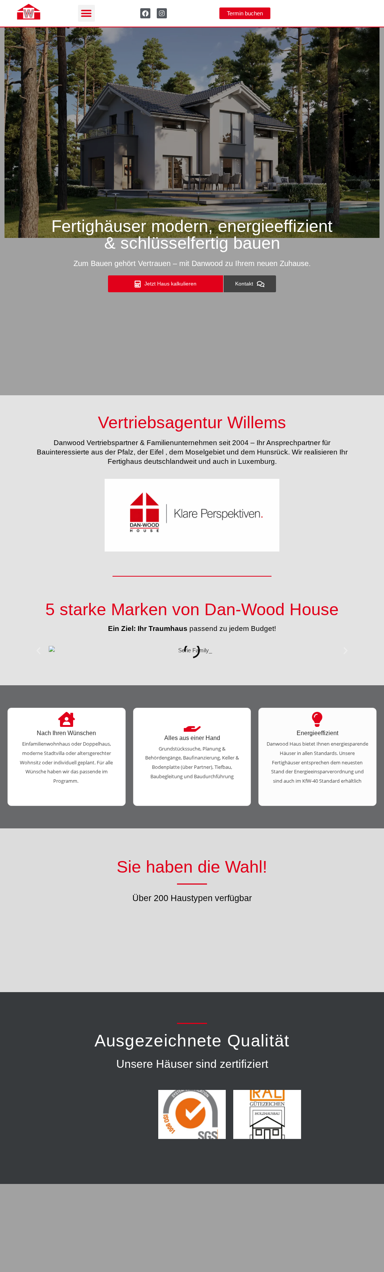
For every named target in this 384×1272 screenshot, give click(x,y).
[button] (86, 13)
